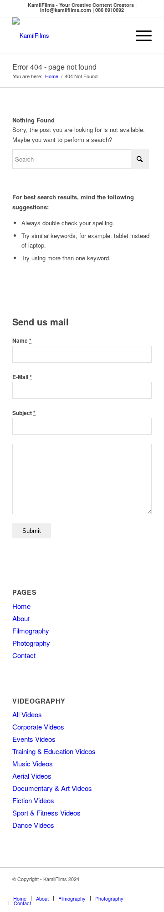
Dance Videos (33, 825)
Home (21, 606)
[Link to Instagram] (104, 889)
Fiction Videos (33, 800)
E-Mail (22, 377)
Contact (24, 655)
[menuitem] (139, 35)
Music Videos (32, 763)
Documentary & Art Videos (52, 788)
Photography (31, 643)
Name (21, 341)
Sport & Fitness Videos (46, 812)
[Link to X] (145, 889)
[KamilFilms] (68, 35)
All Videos (27, 714)
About (21, 618)
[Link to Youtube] (90, 889)
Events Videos (34, 739)
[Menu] (139, 35)
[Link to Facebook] (76, 889)
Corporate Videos (38, 726)
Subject (24, 413)
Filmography (30, 630)
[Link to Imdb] (131, 889)
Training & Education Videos (54, 751)
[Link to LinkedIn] (117, 889)
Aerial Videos (31, 775)
